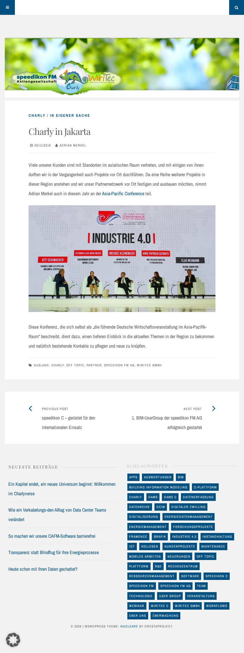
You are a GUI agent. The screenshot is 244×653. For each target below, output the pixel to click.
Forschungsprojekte (193, 527)
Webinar (136, 606)
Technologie (141, 596)
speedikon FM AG (119, 365)
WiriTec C (160, 606)
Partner (94, 365)
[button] (13, 640)
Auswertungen (158, 477)
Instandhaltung (217, 536)
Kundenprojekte (180, 546)
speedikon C (217, 576)
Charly (37, 115)
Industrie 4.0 (184, 536)
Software (190, 576)
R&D (158, 566)
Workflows (216, 606)
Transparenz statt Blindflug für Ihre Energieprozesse (53, 552)
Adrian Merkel (73, 145)
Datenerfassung (198, 497)
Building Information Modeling (158, 487)
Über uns (137, 615)
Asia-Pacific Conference (123, 193)
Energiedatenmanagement (189, 517)
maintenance (213, 546)
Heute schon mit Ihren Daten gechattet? (42, 569)
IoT (132, 546)
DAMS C (170, 497)
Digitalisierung (143, 517)
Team (201, 586)
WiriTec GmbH (149, 365)
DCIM (161, 507)
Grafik (160, 536)
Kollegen (149, 546)
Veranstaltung (201, 596)
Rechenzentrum (183, 566)
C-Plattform (205, 487)
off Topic (75, 365)
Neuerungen (179, 556)
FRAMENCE (138, 536)
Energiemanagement (148, 527)
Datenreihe (139, 507)
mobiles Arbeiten (145, 556)
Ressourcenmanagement (152, 576)
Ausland (41, 365)
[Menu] (7, 7)
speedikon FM (141, 586)
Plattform (138, 566)
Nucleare (129, 626)
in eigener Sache (70, 115)
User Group (170, 596)
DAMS (153, 497)
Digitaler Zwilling (188, 507)
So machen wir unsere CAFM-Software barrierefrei (52, 536)
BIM (181, 477)
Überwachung (166, 615)
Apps (133, 477)
